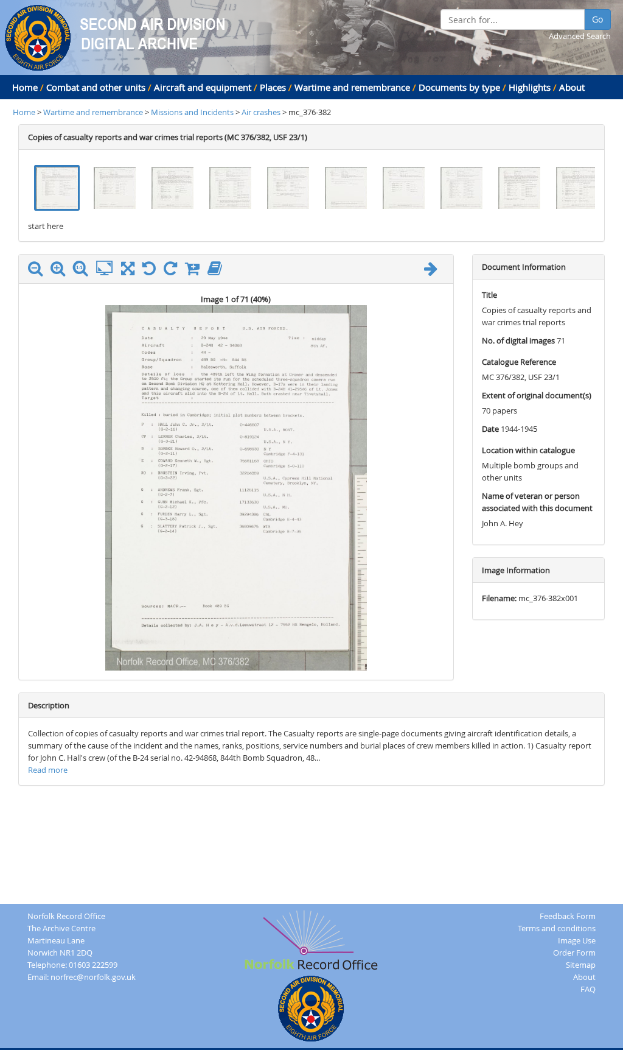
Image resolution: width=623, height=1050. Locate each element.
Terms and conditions (557, 928)
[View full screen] (127, 271)
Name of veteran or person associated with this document (537, 501)
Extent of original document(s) (536, 395)
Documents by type (459, 87)
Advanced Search (580, 35)
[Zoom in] (60, 271)
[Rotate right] (173, 271)
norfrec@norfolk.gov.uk (93, 976)
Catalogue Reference (519, 361)
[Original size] (83, 268)
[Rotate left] (152, 271)
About (572, 87)
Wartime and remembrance (352, 87)
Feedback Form (568, 916)
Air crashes (261, 112)
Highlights (530, 87)
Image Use (577, 940)
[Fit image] (107, 268)
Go (597, 19)
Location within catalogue (528, 450)
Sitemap (581, 964)
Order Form (574, 952)
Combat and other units (95, 87)
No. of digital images (518, 340)
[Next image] (434, 271)
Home (25, 87)
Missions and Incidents (193, 112)
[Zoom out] (38, 271)
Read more (48, 769)
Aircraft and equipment (202, 87)
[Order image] (195, 271)
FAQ (588, 989)
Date (490, 428)
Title (489, 294)
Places (273, 87)
